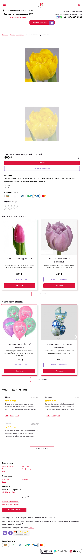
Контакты (5, 479)
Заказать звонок (14, 510)
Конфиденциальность (30, 469)
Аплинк (31, 528)
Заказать (42, 162)
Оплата (4, 469)
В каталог (42, 294)
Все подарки (42, 379)
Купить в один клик (42, 168)
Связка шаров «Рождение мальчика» (59, 346)
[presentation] (2, 251)
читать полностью (12, 415)
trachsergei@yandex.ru (18, 17)
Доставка (25, 466)
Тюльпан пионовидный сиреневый (59, 260)
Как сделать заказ (8, 466)
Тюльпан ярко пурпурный (19, 258)
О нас (4, 482)
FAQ (3, 471)
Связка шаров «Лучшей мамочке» (19, 346)
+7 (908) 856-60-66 (73, 17)
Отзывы (25, 479)
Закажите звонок (40, 22)
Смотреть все (42, 448)
